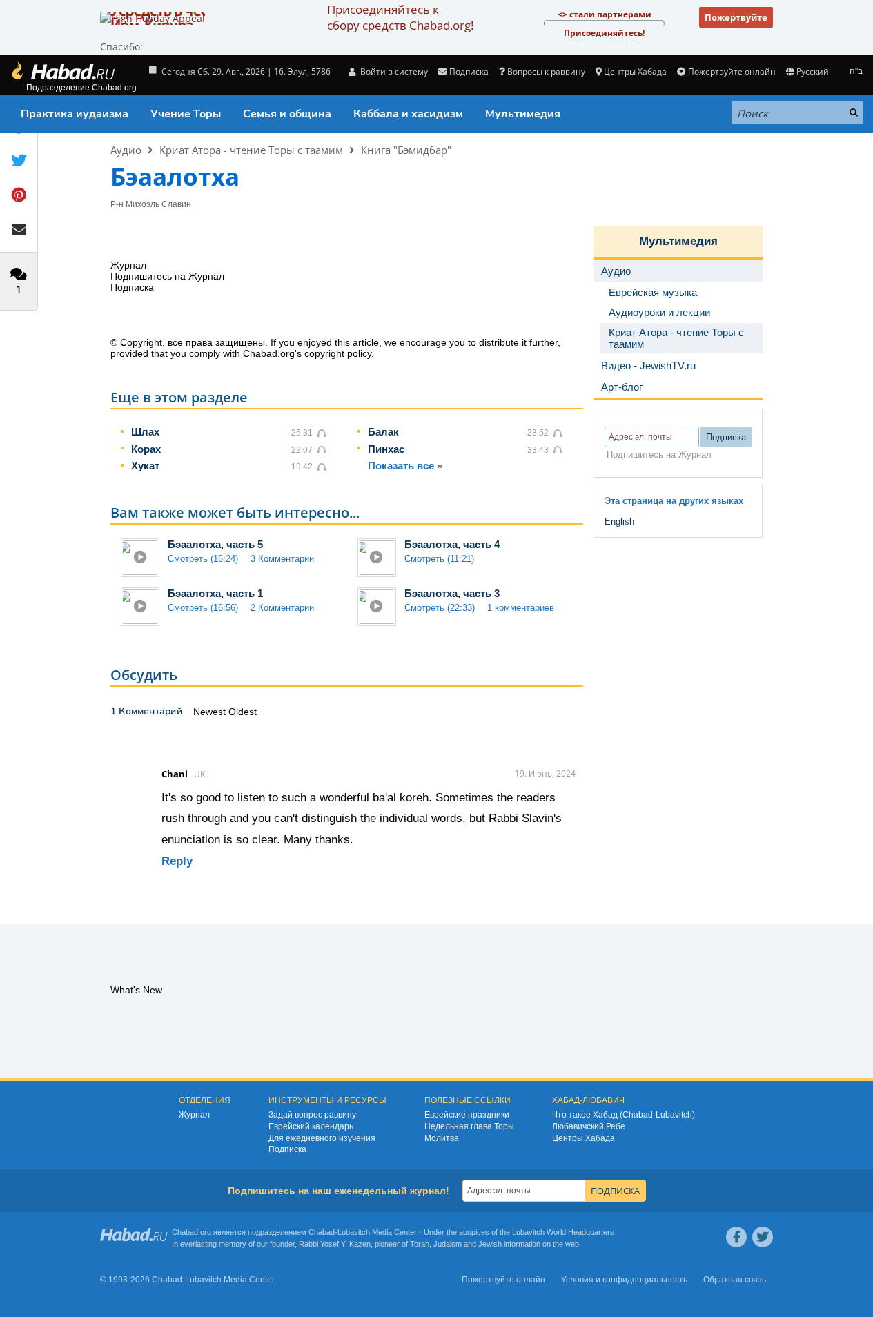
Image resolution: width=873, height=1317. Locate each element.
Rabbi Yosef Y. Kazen (335, 1244)
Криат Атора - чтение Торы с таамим (251, 150)
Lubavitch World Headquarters (563, 1232)
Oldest (242, 711)
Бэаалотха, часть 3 (452, 593)
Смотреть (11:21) (439, 559)
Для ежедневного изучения (321, 1138)
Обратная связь (734, 1280)
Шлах (145, 432)
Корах (146, 449)
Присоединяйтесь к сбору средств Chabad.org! (400, 17)
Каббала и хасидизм (408, 113)
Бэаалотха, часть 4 (452, 544)
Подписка (287, 1149)
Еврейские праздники (466, 1115)
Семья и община (287, 113)
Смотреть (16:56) (203, 608)
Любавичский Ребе (588, 1126)
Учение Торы (185, 113)
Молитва (441, 1138)
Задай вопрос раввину (312, 1115)
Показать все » (405, 465)
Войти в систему (393, 71)
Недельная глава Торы (469, 1126)
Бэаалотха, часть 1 (215, 593)
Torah (419, 1244)
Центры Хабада (583, 1138)
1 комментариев (520, 608)
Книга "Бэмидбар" (406, 150)
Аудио (125, 150)
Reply (177, 861)
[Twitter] (762, 1237)
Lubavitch (353, 1232)
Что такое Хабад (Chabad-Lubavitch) (623, 1115)
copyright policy (337, 353)
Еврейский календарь (310, 1126)
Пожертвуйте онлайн (731, 71)
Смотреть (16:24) (203, 559)
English (619, 521)
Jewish (490, 1244)
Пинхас (386, 449)
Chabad (321, 1232)
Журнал (194, 1115)
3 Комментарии (282, 559)
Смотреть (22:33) (439, 608)
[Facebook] (736, 1237)
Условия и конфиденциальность (624, 1280)
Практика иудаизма (74, 113)
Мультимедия (522, 113)
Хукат (145, 465)
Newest (210, 711)
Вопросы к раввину (546, 71)
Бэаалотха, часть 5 (215, 544)
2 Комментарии (282, 608)
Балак (383, 432)
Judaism (447, 1244)
